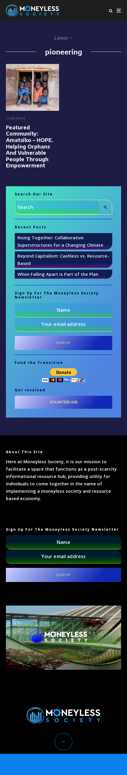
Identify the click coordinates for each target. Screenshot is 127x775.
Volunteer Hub (63, 402)
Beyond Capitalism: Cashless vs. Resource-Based (63, 259)
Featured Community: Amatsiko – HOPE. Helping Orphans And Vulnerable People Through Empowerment (29, 146)
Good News (15, 118)
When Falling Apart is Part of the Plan (57, 274)
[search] (105, 207)
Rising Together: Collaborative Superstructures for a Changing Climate (60, 241)
